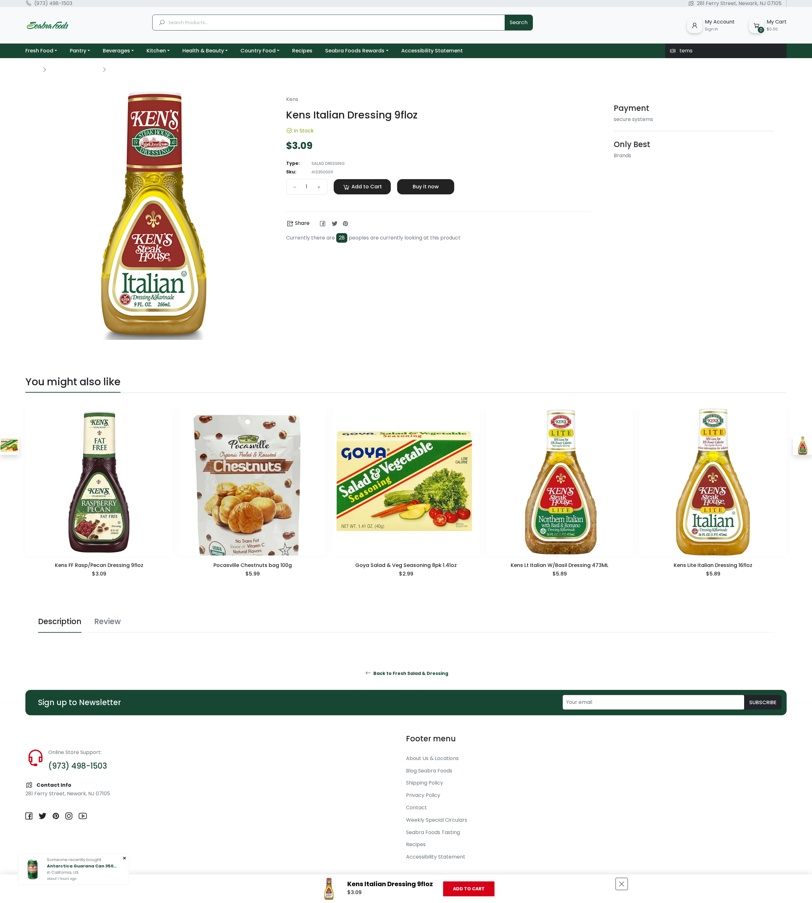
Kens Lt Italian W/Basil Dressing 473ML (559, 565)
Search (518, 22)
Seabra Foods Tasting (433, 832)
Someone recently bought (74, 860)
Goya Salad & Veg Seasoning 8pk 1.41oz (406, 565)
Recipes (416, 844)
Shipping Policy (424, 782)
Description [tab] (60, 621)
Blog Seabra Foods (429, 770)
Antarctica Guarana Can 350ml (82, 866)
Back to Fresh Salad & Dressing (410, 674)
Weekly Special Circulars (436, 820)
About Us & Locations (432, 758)
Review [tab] (107, 621)
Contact (416, 807)
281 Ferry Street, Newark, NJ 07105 (739, 3)
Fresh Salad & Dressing (74, 69)
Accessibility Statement (435, 856)
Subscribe (762, 702)
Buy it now (426, 186)
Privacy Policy (423, 795)
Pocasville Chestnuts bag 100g (252, 565)
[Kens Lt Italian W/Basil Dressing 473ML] (802, 445)
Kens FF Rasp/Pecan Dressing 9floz (99, 565)
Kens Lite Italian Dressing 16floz (713, 565)
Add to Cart (469, 889)
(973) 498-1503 (53, 3)
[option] (99, 501)
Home (32, 69)
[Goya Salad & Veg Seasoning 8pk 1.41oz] (9, 445)
